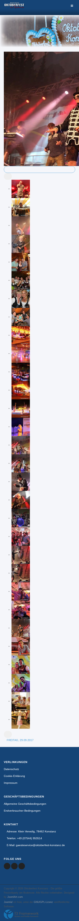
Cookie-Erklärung (14, 775)
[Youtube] (14, 866)
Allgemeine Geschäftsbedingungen (25, 803)
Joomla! (8, 902)
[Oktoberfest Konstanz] (14, 7)
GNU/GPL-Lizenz (43, 902)
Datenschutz (11, 769)
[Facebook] (7, 866)
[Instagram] (21, 866)
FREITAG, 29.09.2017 (20, 740)
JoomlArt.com (15, 896)
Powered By (21, 914)
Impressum (10, 782)
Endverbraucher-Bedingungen (22, 810)
